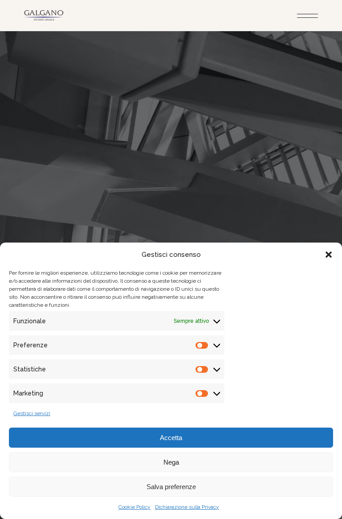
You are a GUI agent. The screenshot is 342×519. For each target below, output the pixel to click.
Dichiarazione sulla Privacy (187, 507)
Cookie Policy (134, 507)
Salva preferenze (171, 486)
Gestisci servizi (31, 413)
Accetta (171, 437)
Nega (171, 462)
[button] (328, 254)
